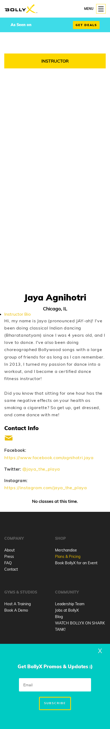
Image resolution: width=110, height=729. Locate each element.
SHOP (60, 538)
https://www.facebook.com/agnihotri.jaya (48, 457)
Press (9, 556)
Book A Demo (16, 610)
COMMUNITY (67, 592)
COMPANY (14, 538)
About (9, 550)
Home (21, 9)
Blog (59, 616)
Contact (11, 569)
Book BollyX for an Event (76, 563)
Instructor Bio (17, 314)
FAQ (8, 563)
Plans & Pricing (67, 556)
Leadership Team (69, 604)
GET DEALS (86, 25)
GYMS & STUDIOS (20, 592)
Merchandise (66, 550)
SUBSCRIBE (55, 703)
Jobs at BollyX (67, 610)
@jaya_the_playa (41, 469)
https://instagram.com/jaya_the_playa (45, 487)
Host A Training (17, 604)
